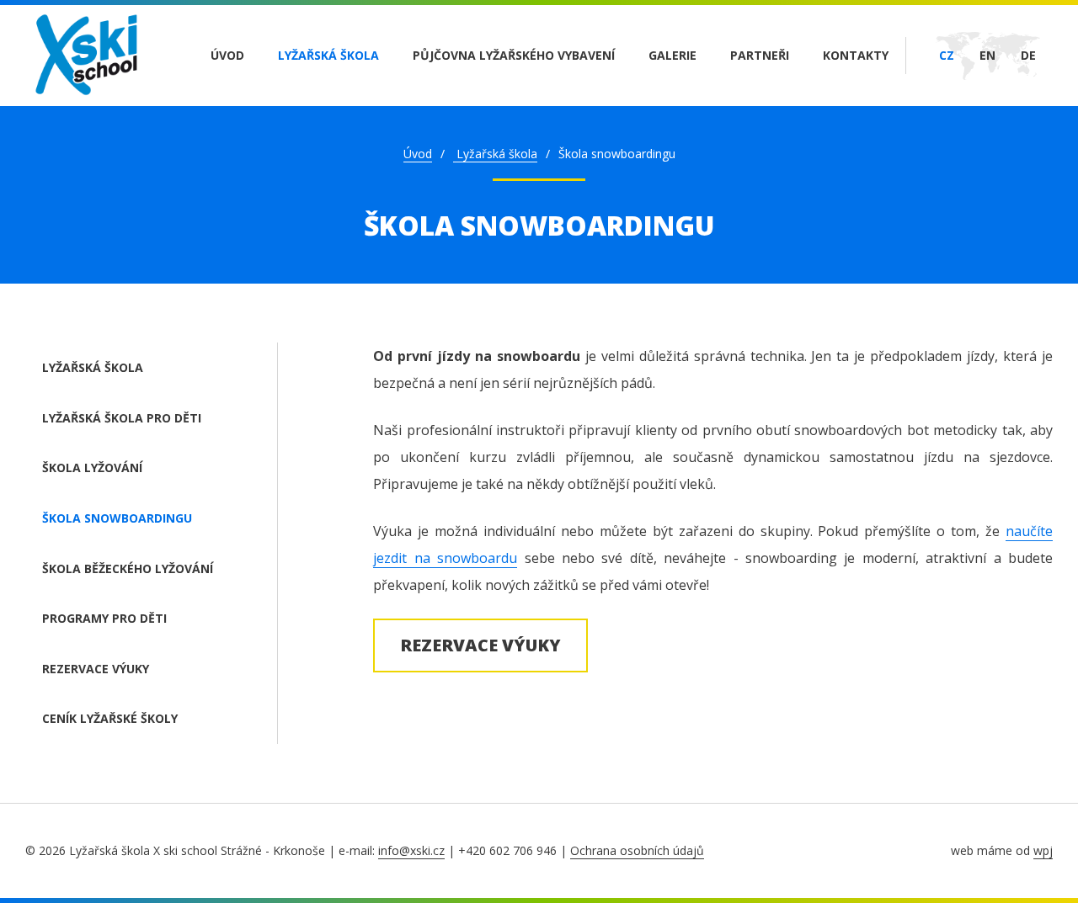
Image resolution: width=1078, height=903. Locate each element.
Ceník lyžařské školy (110, 718)
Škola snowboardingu (117, 518)
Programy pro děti (104, 618)
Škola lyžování (92, 467)
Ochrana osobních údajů (637, 850)
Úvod (227, 55)
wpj (1043, 850)
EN (987, 55)
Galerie (672, 55)
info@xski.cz (411, 850)
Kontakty (856, 55)
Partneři (759, 55)
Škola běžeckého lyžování (127, 568)
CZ (946, 55)
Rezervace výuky (95, 669)
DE (1028, 55)
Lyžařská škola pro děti (121, 418)
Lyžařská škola (328, 55)
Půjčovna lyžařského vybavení (514, 55)
